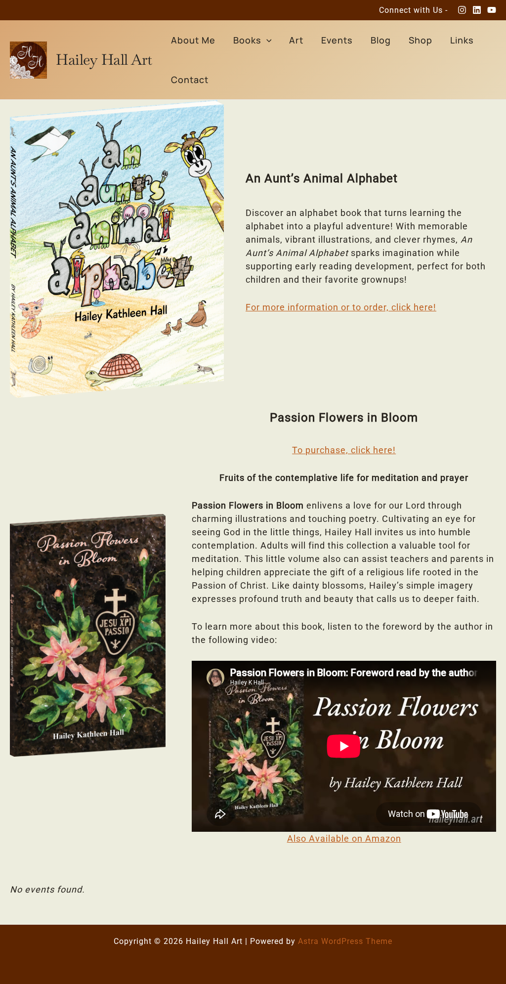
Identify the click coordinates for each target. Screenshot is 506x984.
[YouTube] (491, 9)
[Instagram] (462, 9)
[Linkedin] (476, 9)
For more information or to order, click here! (341, 307)
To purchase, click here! (344, 450)
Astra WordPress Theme (345, 941)
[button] (266, 40)
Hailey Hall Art (104, 59)
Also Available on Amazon (344, 838)
